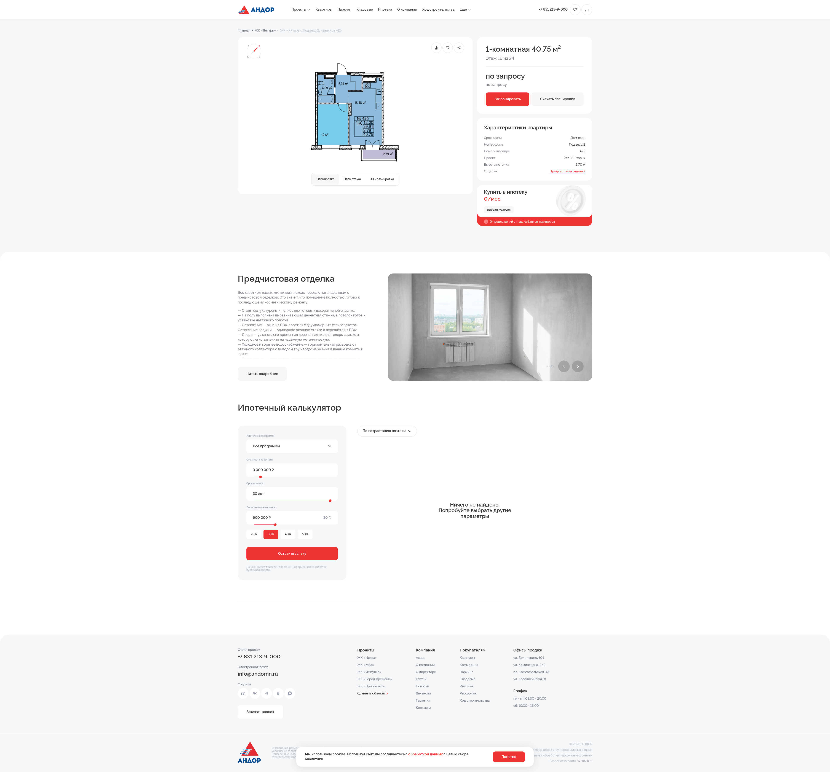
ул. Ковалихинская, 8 (529, 679)
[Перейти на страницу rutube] (243, 693)
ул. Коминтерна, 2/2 (529, 665)
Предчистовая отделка (567, 171)
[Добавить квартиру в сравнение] (436, 48)
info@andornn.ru (258, 674)
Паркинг (344, 9)
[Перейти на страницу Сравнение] (586, 9)
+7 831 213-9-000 (553, 9)
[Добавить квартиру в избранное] (447, 48)
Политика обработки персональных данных (560, 755)
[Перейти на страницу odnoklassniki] (278, 693)
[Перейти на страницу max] (289, 693)
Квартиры (324, 9)
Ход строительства (438, 9)
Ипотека (385, 9)
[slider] (260, 477)
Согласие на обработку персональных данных (558, 749)
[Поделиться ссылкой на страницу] (459, 48)
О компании (407, 9)
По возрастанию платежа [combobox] (384, 431)
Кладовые (364, 9)
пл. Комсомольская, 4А (531, 672)
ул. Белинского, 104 (528, 658)
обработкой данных (426, 754)
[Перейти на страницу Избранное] (575, 9)
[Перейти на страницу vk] (254, 693)
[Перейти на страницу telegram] (266, 693)
